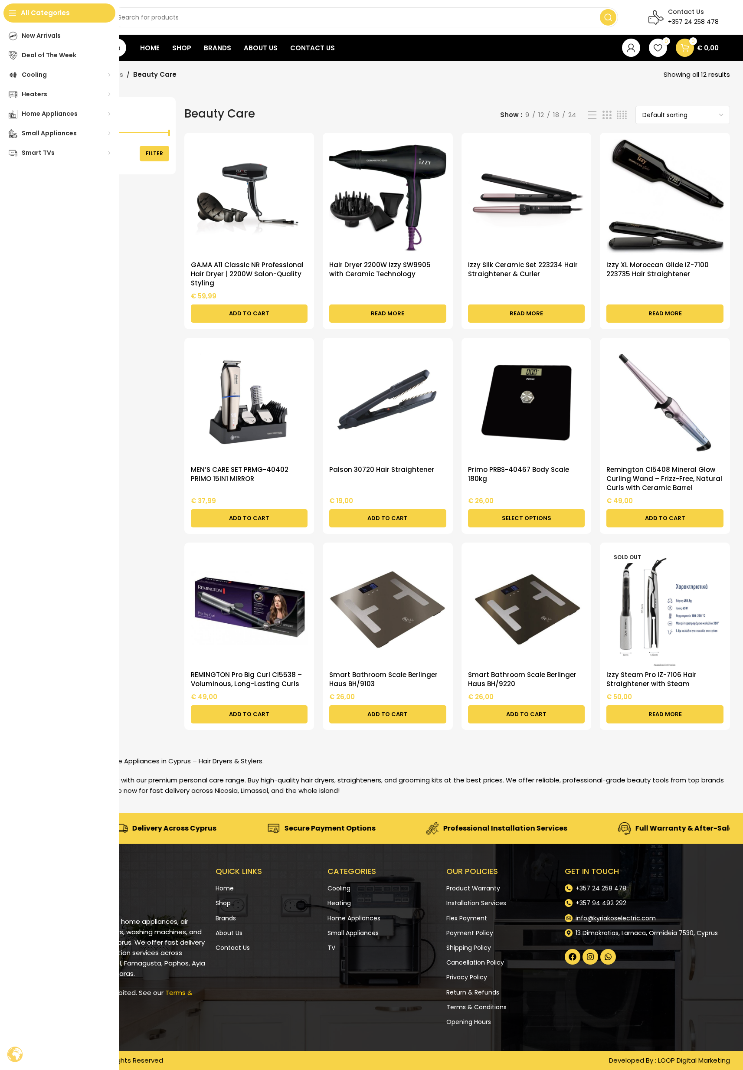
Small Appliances (353, 933)
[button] (249, 313)
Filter (154, 153)
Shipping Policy (468, 947)
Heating (339, 903)
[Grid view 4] (622, 115)
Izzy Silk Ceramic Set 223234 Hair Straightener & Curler (523, 269)
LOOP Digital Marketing (694, 1060)
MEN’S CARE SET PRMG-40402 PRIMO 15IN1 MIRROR (239, 474)
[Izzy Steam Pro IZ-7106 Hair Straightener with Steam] (664, 607)
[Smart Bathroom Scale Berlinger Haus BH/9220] (526, 607)
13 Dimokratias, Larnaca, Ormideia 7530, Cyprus (647, 933)
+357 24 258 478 (601, 888)
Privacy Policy (466, 977)
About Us (229, 933)
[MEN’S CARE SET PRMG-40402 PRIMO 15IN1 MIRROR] (249, 402)
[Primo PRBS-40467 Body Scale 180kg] (526, 402)
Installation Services (476, 903)
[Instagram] (590, 957)
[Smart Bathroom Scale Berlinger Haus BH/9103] (387, 607)
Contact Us (233, 947)
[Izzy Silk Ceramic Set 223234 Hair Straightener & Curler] (526, 197)
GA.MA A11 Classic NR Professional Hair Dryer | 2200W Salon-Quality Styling (247, 274)
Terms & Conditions (476, 1007)
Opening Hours (468, 1022)
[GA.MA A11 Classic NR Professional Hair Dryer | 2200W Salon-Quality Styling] (249, 197)
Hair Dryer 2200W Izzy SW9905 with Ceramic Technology (380, 269)
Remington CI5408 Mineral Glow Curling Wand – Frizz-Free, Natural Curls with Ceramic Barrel (664, 478)
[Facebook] (572, 957)
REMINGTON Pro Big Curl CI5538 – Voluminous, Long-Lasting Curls (246, 679)
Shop (223, 903)
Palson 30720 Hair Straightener (381, 469)
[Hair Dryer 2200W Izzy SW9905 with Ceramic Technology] (387, 197)
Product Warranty (473, 888)
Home (225, 888)
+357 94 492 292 (601, 903)
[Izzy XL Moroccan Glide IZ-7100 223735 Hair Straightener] (664, 197)
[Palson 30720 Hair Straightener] (387, 402)
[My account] (631, 47)
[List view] (592, 115)
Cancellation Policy (475, 962)
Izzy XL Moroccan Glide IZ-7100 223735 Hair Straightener (657, 269)
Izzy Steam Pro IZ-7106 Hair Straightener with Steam (651, 679)
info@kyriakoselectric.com (616, 917)
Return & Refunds (472, 992)
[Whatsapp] (608, 957)
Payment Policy (469, 933)
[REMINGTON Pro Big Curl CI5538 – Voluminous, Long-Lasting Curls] (249, 607)
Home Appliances (353, 917)
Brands (226, 917)
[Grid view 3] (606, 115)
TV (331, 947)
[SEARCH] (608, 17)
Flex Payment (466, 917)
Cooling (338, 888)
